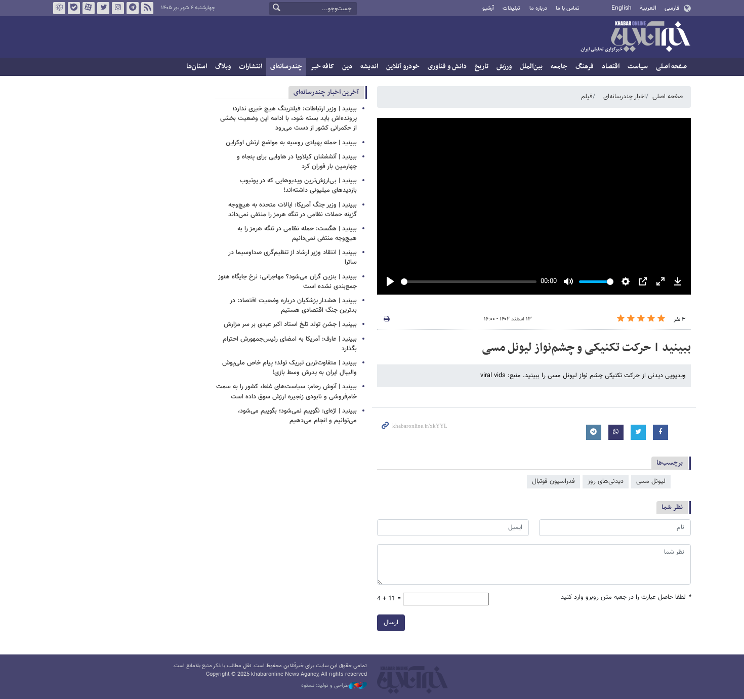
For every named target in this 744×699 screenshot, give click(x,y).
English (621, 8)
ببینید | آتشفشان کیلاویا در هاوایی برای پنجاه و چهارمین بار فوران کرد (297, 162)
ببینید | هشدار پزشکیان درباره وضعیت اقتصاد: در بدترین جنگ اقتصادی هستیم (293, 305)
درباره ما (538, 8)
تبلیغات (511, 8)
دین (347, 66)
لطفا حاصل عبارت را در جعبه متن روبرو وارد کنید (626, 597)
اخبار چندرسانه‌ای (624, 97)
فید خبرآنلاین (147, 8)
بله (74, 8)
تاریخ (481, 66)
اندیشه (369, 66)
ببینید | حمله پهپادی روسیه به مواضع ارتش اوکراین (291, 143)
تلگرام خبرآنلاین (133, 8)
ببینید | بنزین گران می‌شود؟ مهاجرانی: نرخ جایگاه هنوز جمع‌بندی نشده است (287, 282)
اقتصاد (610, 66)
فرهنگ (584, 66)
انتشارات (250, 66)
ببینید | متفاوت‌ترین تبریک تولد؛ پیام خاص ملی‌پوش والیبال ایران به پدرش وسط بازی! (289, 368)
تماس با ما (568, 8)
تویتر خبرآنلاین (103, 8)
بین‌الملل (531, 66)
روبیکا (59, 8)
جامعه (559, 66)
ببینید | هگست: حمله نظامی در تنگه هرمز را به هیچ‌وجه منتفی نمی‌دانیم (297, 233)
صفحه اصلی (671, 66)
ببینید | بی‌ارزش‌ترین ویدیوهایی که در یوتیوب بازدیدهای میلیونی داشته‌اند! (298, 185)
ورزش (504, 66)
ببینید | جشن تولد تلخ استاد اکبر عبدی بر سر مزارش (290, 324)
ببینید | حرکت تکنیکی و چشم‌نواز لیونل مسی (586, 348)
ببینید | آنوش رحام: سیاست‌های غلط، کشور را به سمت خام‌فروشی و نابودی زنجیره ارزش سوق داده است (286, 391)
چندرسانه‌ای (286, 66)
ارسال (391, 623)
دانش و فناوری (447, 66)
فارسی (672, 8)
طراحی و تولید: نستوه (325, 686)
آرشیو (488, 8)
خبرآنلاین (635, 37)
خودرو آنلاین (403, 66)
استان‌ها (196, 66)
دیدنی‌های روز (606, 481)
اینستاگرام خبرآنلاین (118, 8)
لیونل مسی (651, 481)
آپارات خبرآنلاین (88, 8)
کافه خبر (322, 66)
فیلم (587, 97)
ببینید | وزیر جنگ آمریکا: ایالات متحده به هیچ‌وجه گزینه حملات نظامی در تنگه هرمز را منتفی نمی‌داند (292, 210)
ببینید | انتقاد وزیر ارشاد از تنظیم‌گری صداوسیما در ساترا (292, 257)
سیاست (638, 66)
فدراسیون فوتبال (553, 481)
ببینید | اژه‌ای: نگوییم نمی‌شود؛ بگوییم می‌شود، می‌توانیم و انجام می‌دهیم (297, 416)
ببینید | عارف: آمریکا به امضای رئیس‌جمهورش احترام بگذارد (290, 344)
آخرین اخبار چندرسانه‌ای (326, 92)
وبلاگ (223, 66)
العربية (648, 8)
